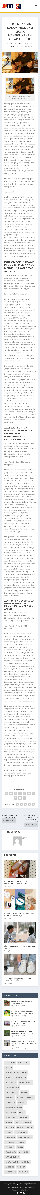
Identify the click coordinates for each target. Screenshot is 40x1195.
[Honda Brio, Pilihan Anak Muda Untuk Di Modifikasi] (7, 1023)
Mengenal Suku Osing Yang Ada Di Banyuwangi (23, 1002)
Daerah (22, 1006)
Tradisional (11, 1152)
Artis (20, 1063)
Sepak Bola (10, 1137)
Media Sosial (11, 1112)
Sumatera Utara (25, 1137)
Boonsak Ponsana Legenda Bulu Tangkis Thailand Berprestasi (23, 1012)
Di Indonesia (21, 1078)
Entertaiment (25, 1083)
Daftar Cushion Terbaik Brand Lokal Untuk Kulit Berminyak (19, 915)
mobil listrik (11, 1117)
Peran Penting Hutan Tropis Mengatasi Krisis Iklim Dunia (22, 1032)
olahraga (27, 1122)
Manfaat (21, 1102)
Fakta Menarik (12, 1092)
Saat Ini (29, 1127)
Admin (19, 43)
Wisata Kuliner (12, 1162)
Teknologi (10, 1142)
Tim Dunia (10, 1147)
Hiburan (24, 1092)
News (17, 1122)
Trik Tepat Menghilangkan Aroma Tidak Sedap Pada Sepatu (18, 979)
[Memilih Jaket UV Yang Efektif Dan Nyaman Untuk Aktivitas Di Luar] (7, 1043)
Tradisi (20, 1147)
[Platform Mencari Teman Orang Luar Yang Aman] (20, 932)
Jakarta (30, 1097)
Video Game (24, 1152)
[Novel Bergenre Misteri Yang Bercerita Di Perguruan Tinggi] (20, 869)
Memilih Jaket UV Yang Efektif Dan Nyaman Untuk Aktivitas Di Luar (23, 1043)
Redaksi (7, 1187)
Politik (20, 1127)
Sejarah (9, 1132)
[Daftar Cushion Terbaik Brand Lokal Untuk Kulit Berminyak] (20, 899)
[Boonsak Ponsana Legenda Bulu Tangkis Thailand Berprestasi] (7, 1013)
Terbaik (21, 1142)
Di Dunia (9, 1078)
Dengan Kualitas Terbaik (16, 1073)
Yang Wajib (23, 1172)
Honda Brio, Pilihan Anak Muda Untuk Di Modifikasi (23, 1022)
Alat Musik (10, 1063)
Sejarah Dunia (21, 1132)
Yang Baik (10, 1167)
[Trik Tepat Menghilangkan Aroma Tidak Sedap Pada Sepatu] (20, 964)
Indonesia (10, 1097)
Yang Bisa (21, 1167)
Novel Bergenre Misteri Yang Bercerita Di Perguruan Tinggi (16, 882)
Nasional (24, 1117)
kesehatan (10, 1102)
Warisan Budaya (12, 1157)
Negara (9, 1122)
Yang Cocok (11, 1172)
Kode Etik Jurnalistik (27, 1187)
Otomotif (23, 1026)
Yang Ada (25, 1162)
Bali (27, 1063)
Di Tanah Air (11, 1083)
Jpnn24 (19, 1184)
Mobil (21, 1112)
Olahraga (23, 1016)
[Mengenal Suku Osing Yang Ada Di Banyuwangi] (7, 1003)
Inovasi (20, 1097)
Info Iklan (15, 1187)
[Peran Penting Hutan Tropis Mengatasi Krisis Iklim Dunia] (7, 1033)
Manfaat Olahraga (14, 1107)
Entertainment (13, 46)
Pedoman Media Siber (20, 1190)
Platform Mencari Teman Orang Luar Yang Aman (19, 947)
